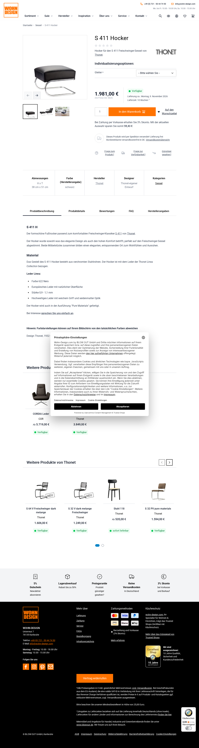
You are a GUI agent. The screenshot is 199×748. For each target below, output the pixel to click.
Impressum (86, 734)
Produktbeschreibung (42, 211)
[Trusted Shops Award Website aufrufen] (153, 656)
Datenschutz (100, 734)
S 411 (118, 233)
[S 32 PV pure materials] (158, 491)
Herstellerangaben (158, 211)
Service (122, 15)
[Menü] (194, 709)
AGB (77, 734)
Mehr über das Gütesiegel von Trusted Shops (160, 636)
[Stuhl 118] (119, 491)
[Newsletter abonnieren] (50, 667)
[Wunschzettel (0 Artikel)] (185, 16)
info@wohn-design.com (185, 4)
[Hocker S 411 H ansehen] (30, 111)
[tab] (97, 545)
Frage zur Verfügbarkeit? (138, 153)
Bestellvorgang (83, 636)
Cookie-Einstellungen (166, 734)
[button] (104, 46)
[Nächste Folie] (169, 462)
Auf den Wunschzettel (169, 111)
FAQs (79, 631)
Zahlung (80, 620)
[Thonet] (166, 52)
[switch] (188, 728)
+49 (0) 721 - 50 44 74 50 (155, 4)
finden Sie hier (164, 714)
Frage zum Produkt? (109, 153)
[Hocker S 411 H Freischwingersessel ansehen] (46, 111)
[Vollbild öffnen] (55, 67)
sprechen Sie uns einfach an (57, 313)
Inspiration (84, 15)
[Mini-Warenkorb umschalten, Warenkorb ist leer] (193, 16)
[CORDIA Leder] (41, 396)
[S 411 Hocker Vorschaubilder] (46, 111)
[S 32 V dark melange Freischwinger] (80, 491)
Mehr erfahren (118, 640)
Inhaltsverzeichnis (85, 641)
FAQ (131, 211)
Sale (47, 15)
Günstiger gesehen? (166, 153)
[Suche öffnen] (160, 16)
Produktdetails (77, 211)
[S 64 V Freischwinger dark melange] (41, 491)
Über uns (104, 15)
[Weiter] (37, 95)
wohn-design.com (154, 614)
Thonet (99, 54)
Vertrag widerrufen (95, 678)
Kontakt (139, 15)
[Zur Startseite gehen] (11, 10)
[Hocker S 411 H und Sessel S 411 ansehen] (62, 111)
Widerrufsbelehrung (117, 734)
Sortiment (30, 15)
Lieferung (81, 615)
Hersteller (64, 15)
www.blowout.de (84, 725)
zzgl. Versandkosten (142, 688)
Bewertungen (107, 211)
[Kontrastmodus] (168, 16)
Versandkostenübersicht (158, 140)
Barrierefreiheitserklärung (141, 734)
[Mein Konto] (176, 16)
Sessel (159, 183)
